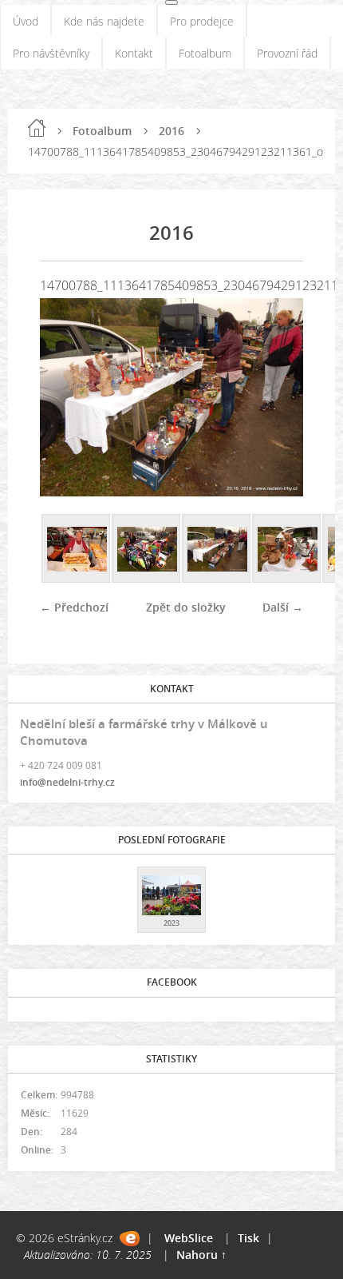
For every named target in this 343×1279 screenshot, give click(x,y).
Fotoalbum (205, 53)
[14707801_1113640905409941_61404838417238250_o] (287, 549)
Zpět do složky (186, 607)
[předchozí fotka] (66, 397)
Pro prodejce (202, 21)
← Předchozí (74, 607)
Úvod (25, 21)
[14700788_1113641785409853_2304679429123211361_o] (217, 549)
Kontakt (134, 53)
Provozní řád (287, 53)
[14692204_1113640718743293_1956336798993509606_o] (146, 549)
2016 (171, 130)
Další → (282, 607)
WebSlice (188, 1237)
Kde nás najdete (104, 21)
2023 (171, 923)
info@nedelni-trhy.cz (67, 782)
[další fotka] (277, 397)
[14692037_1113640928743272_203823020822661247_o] (76, 549)
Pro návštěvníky (51, 53)
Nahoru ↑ (201, 1254)
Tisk (248, 1237)
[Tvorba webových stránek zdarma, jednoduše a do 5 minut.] (130, 1238)
